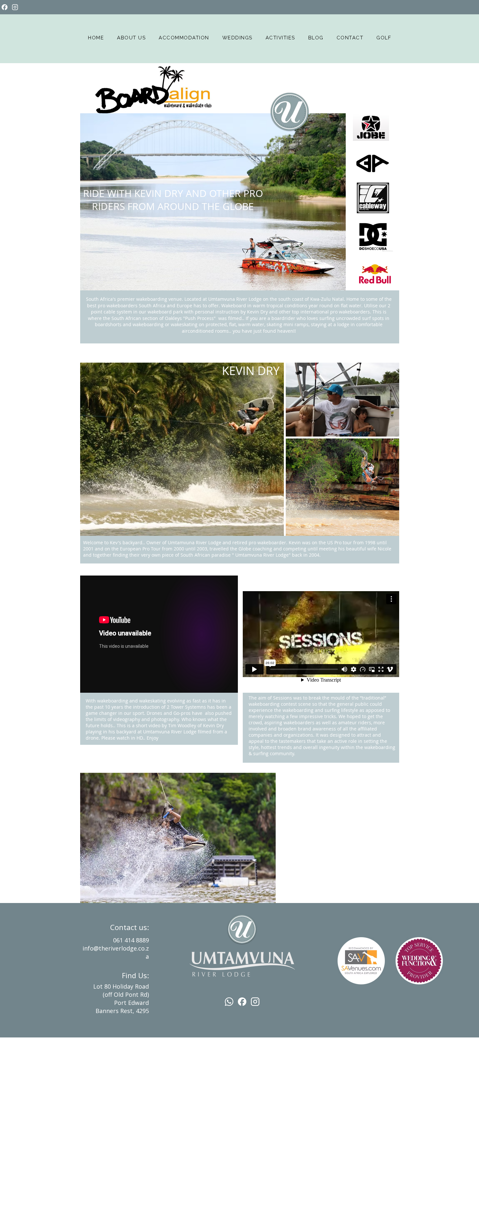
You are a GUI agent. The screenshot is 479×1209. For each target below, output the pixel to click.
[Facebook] (4, 7)
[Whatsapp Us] (229, 1001)
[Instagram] (15, 7)
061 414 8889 (131, 940)
